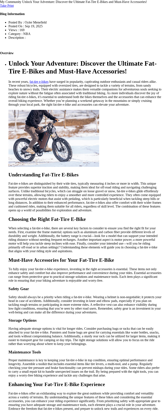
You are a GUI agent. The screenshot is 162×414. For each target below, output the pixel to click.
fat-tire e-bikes (39, 81)
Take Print (7, 5)
